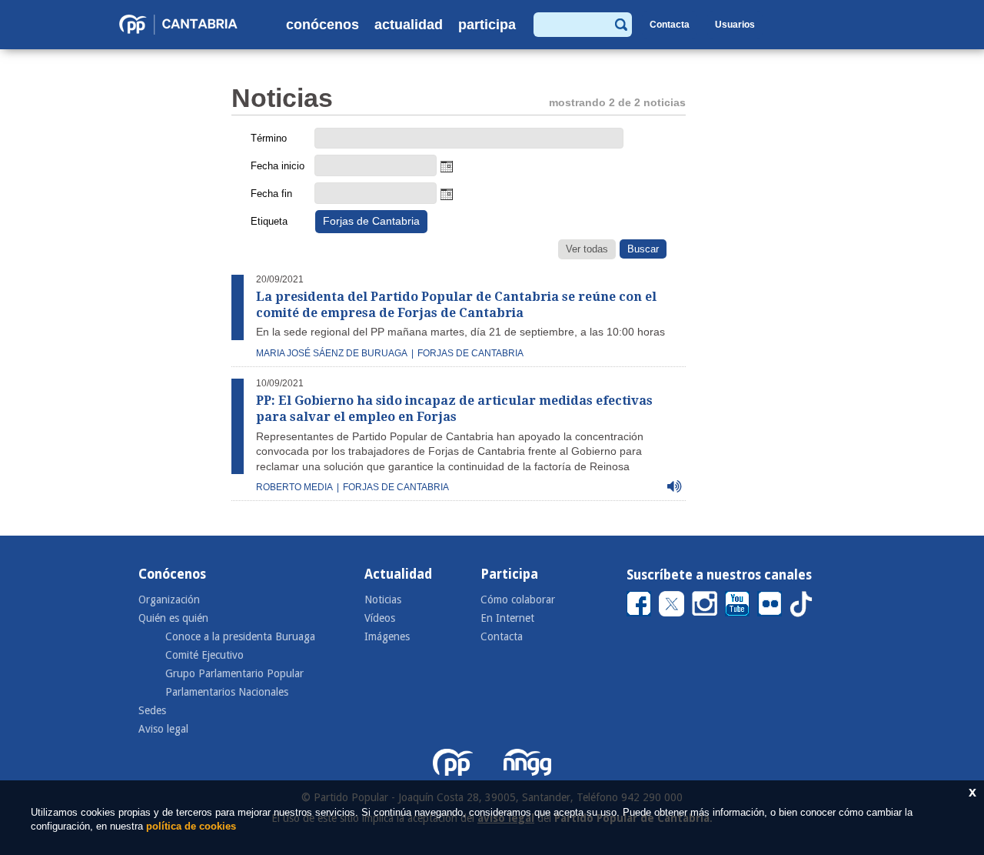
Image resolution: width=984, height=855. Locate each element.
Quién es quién (173, 618)
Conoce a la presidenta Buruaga (240, 636)
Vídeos (379, 618)
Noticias (382, 599)
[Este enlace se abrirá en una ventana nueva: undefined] (639, 603)
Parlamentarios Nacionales (226, 692)
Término (269, 138)
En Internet (507, 618)
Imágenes (387, 636)
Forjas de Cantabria (470, 353)
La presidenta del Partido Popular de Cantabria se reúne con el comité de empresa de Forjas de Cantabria (456, 304)
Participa (487, 24)
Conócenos (322, 24)
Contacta (670, 24)
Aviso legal (163, 729)
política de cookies (191, 826)
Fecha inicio (277, 166)
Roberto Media (294, 487)
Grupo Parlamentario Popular (234, 673)
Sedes (152, 710)
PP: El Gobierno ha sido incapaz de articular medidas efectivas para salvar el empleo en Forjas (454, 408)
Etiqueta (269, 221)
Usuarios (735, 24)
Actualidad (408, 24)
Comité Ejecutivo (204, 655)
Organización (169, 599)
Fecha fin (271, 193)
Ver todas (587, 249)
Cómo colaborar (517, 599)
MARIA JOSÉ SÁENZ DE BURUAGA (331, 353)
